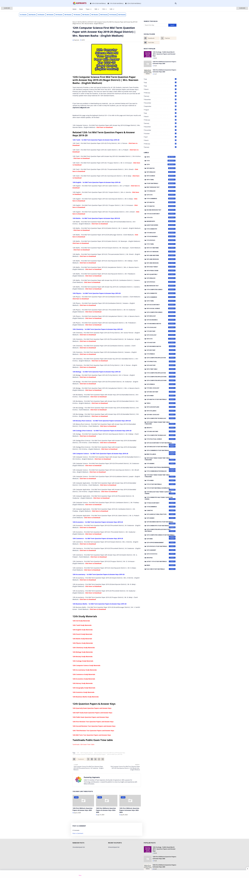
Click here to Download (104, 127)
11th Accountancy (158, 214)
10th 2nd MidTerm (158, 255)
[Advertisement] (7, 38)
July (160, 79)
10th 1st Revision (158, 251)
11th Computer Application (158, 373)
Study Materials (158, 183)
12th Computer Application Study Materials (157, 530)
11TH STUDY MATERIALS (116, 3)
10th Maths (158, 168)
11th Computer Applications (158, 376)
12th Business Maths (158, 346)
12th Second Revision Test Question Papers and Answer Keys (94, 726)
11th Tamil (158, 244)
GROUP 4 (158, 428)
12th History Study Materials (83, 683)
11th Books (113, 15)
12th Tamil (158, 301)
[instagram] (169, 9)
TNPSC (158, 403)
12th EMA (158, 539)
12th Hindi (158, 395)
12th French (158, 384)
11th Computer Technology (158, 435)
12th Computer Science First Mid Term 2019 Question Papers (89, 754)
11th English (158, 191)
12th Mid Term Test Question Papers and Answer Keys (92, 735)
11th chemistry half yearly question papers (159, 498)
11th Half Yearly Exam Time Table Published (157, 475)
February (160, 93)
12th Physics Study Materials (83, 643)
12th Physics (158, 282)
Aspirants (76, 40)
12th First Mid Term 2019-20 (85, 22)
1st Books (23, 15)
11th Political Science (158, 439)
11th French (158, 354)
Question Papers (158, 225)
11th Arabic (158, 463)
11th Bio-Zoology (158, 388)
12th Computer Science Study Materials (86, 665)
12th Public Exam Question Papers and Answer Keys (91, 717)
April (160, 137)
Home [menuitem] (74, 9)
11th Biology (158, 232)
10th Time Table (158, 369)
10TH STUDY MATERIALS (99, 3)
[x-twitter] (166, 9)
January (160, 96)
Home (74, 22)
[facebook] (163, 9)
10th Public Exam (158, 270)
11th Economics (158, 236)
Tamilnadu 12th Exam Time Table (83, 744)
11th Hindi (158, 480)
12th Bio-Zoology (158, 414)
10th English (158, 172)
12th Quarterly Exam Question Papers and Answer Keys (92, 708)
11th (158, 160)
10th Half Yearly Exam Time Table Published (157, 459)
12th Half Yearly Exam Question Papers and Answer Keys (92, 713)
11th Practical (158, 361)
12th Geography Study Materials (84, 688)
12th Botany (158, 350)
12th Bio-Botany (158, 392)
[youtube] (152, 42)
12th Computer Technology (158, 418)
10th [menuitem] (95, 9)
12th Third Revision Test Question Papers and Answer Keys (93, 730)
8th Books (85, 15)
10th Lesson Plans (158, 407)
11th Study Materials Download (158, 488)
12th (78, 753)
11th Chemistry (158, 229)
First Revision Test (158, 187)
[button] (7, 8)
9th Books (94, 15)
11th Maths (158, 206)
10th (158, 157)
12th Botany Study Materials (82, 656)
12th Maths (158, 202)
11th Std (158, 217)
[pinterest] (172, 9)
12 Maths (158, 510)
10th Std (158, 339)
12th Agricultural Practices (158, 514)
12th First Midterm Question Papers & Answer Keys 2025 (82, 809)
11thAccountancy (158, 503)
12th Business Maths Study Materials (86, 697)
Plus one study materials (158, 569)
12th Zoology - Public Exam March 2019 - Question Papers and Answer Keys (164, 54)
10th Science (158, 176)
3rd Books (41, 15)
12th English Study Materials (83, 630)
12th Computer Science (86, 753)
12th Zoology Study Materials (83, 661)
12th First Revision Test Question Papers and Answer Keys (93, 722)
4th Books (50, 15)
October (160, 133)
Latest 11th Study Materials (158, 561)
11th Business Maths (158, 323)
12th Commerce (158, 297)
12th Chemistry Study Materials (84, 647)
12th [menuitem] (111, 9)
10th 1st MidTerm (158, 248)
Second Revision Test (158, 210)
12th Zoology (158, 335)
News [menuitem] (81, 9)
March (160, 89)
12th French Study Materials (82, 634)
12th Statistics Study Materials (83, 692)
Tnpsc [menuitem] (88, 9)
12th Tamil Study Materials (82, 625)
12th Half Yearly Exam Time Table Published (157, 423)
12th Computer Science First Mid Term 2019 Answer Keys (109, 753)
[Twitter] (88, 759)
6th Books (67, 15)
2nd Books (32, 15)
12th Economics (158, 320)
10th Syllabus (158, 411)
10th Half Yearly (158, 267)
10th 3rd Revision (158, 263)
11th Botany (158, 331)
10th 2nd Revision (158, 259)
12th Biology (158, 316)
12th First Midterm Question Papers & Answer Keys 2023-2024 (129, 810)
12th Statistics (158, 554)
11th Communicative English (158, 471)
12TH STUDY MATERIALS (134, 3)
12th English (158, 278)
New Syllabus (158, 454)
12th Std (158, 195)
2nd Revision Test (158, 286)
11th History (158, 342)
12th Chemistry (158, 293)
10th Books (104, 15)
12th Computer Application (158, 358)
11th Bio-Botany (158, 431)
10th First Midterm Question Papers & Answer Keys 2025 (164, 71)
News (158, 565)
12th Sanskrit (158, 550)
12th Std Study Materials (81, 621)
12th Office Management (158, 542)
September (160, 106)
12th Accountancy (158, 304)
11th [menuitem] (103, 9)
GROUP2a (158, 558)
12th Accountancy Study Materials (85, 670)
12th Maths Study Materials (82, 639)
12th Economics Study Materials (84, 679)
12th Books (122, 15)
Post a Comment (78, 833)
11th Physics (158, 240)
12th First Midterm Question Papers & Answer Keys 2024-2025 (106, 810)
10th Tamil (158, 179)
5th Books (59, 15)
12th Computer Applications (158, 380)
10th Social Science (158, 308)
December (160, 99)
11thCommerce (158, 507)
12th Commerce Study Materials (84, 674)
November (160, 103)
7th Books (76, 15)
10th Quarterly (158, 274)
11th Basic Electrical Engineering (158, 467)
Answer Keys (158, 221)
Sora (80, 875)
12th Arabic (158, 518)
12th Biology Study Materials (83, 652)
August (160, 110)
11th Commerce (158, 198)
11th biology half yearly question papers (158, 492)
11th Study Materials (158, 484)
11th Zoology (158, 327)
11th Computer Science (158, 289)
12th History (158, 365)
